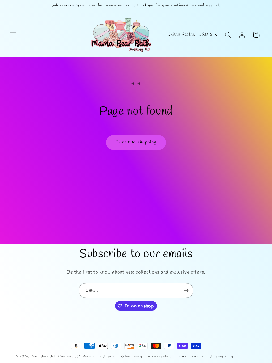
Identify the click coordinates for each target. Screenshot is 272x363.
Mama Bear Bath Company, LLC (56, 356)
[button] (13, 35)
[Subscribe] (186, 290)
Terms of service (190, 356)
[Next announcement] (261, 6)
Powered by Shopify (98, 356)
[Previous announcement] (11, 6)
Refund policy (131, 356)
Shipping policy (221, 356)
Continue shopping (136, 142)
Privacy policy (159, 356)
